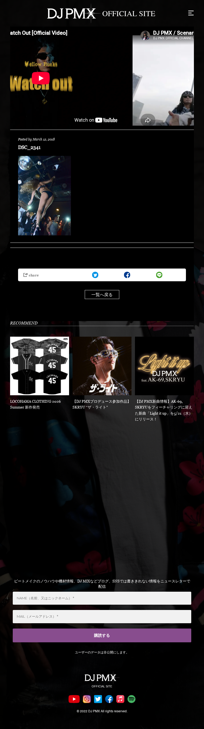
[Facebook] (127, 275)
